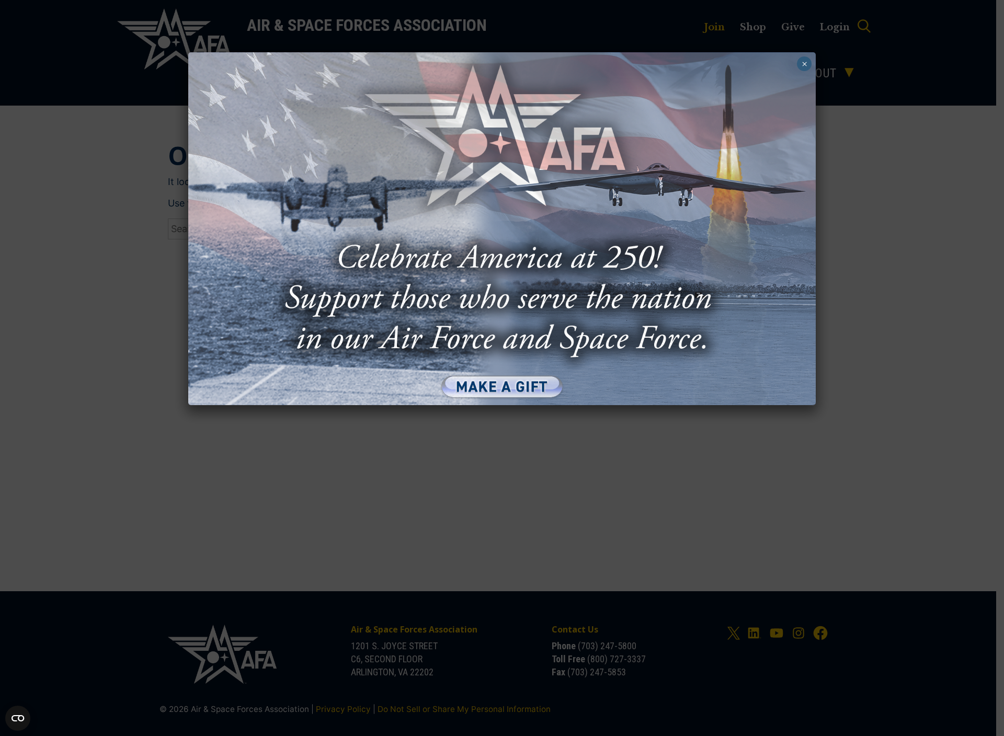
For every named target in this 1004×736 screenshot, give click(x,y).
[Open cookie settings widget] (17, 718)
